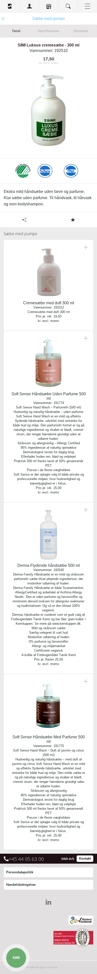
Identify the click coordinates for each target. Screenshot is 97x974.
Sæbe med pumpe (20, 233)
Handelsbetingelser (21, 884)
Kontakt (85, 858)
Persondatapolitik (19, 872)
